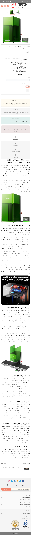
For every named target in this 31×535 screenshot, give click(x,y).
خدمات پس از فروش (25, 84)
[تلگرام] (12, 481)
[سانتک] (19, 6)
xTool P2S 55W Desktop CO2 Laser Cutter (10, 468)
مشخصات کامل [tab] (15, 145)
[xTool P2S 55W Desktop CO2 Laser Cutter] (25, 469)
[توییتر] (20, 481)
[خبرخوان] (17, 481)
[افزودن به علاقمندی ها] (27, 90)
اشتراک (5, 489)
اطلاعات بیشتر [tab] (15, 139)
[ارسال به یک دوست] (27, 51)
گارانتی (28, 77)
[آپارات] (9, 481)
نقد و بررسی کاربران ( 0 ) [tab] (15, 151)
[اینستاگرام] (15, 481)
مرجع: (28, 56)
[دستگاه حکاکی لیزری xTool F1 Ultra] (12, 12)
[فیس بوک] (23, 481)
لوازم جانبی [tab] (15, 157)
